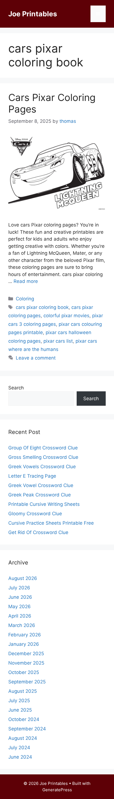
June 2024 (20, 757)
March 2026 (21, 625)
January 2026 (23, 644)
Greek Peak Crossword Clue (39, 495)
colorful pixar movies (66, 315)
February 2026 (24, 634)
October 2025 (23, 672)
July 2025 (19, 700)
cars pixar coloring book (42, 307)
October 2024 (23, 719)
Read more (26, 281)
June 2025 (20, 710)
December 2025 (26, 653)
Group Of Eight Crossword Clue (43, 448)
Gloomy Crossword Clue (35, 513)
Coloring (25, 298)
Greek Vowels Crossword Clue (42, 466)
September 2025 (27, 682)
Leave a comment (36, 358)
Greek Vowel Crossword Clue (40, 485)
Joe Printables (32, 14)
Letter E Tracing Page (32, 476)
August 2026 (22, 578)
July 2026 (19, 587)
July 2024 (19, 747)
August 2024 (22, 738)
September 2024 (27, 729)
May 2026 (19, 606)
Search (16, 388)
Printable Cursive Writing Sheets (44, 504)
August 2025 (22, 691)
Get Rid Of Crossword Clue (38, 532)
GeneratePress (57, 789)
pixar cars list (58, 341)
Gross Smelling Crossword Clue (43, 457)
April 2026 (19, 616)
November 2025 (26, 663)
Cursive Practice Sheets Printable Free (51, 523)
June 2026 (20, 597)
